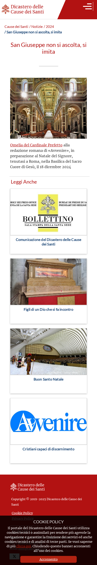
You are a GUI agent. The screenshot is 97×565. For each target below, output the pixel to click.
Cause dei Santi (16, 26)
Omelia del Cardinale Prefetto (36, 145)
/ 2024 (49, 26)
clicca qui (23, 546)
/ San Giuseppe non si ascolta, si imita (33, 32)
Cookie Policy (22, 513)
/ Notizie (36, 26)
